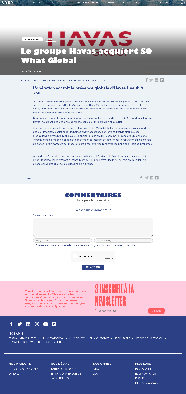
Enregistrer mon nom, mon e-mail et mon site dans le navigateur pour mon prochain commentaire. (85, 245)
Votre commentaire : (43, 214)
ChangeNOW (77, 338)
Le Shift (96, 2)
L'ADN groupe (143, 369)
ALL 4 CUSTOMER (99, 338)
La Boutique (139, 2)
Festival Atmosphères (22, 338)
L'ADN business (60, 378)
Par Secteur (38, 2)
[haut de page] (181, 390)
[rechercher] (182, 2)
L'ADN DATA (124, 2)
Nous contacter (145, 373)
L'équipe (140, 378)
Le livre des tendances (23, 369)
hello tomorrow (53, 338)
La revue (14, 373)
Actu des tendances (63, 369)
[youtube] (45, 325)
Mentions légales (146, 382)
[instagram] (37, 325)
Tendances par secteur (66, 373)
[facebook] (147, 81)
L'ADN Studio (82, 2)
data (96, 369)
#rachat (50, 39)
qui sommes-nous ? (168, 2)
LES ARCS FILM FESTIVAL (149, 338)
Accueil (24, 80)
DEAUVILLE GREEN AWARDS (24, 342)
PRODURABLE (122, 338)
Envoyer (93, 267)
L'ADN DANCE (110, 2)
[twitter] (151, 81)
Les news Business (37, 80)
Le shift (98, 373)
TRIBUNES (53, 2)
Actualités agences (32, 39)
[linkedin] (156, 81)
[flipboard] (162, 81)
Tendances (23, 2)
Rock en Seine (53, 342)
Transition (67, 2)
